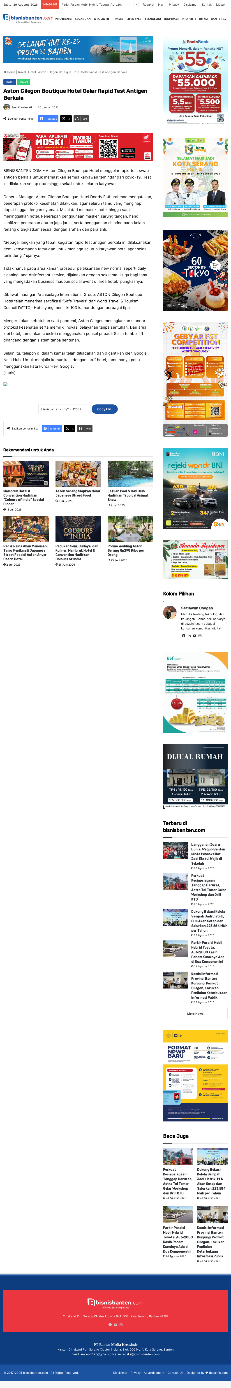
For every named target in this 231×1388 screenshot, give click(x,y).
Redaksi (148, 4)
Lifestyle (134, 19)
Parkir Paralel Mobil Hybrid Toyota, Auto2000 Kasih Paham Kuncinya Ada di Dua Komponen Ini (207, 952)
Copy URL (104, 409)
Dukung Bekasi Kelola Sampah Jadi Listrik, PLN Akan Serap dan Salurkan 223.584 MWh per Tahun (209, 921)
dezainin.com (218, 1372)
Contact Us (175, 1372)
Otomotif (102, 19)
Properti (189, 19)
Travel (118, 19)
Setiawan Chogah (197, 608)
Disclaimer (190, 4)
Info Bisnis (63, 19)
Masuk (220, 4)
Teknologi (152, 19)
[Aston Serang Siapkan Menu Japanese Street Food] (78, 474)
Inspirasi (171, 19)
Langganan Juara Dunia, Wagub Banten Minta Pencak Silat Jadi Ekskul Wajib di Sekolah (208, 854)
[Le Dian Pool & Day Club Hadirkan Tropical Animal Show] (130, 474)
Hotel (32, 72)
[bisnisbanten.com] (28, 19)
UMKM (203, 19)
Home (10, 72)
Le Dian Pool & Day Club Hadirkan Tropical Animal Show (128, 495)
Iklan (161, 4)
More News (195, 1013)
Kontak (207, 4)
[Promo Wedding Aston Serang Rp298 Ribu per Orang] (130, 529)
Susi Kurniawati (22, 107)
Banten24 (218, 19)
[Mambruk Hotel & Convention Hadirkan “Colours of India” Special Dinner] (26, 474)
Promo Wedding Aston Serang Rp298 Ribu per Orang (126, 550)
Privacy (174, 4)
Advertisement (154, 1372)
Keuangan (83, 19)
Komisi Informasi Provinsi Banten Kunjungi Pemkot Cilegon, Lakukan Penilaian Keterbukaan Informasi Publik (210, 1242)
